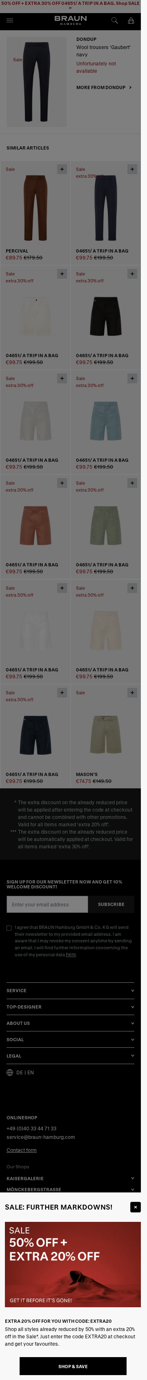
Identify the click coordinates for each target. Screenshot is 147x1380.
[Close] (135, 1207)
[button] (70, 690)
